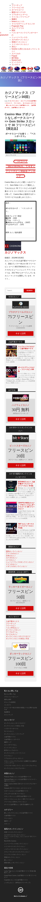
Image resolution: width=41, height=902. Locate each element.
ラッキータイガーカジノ (21, 587)
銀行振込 (15, 58)
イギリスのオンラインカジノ (16, 566)
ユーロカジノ (11, 560)
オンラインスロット (13, 630)
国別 (13, 30)
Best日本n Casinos (10, 841)
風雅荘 (14, 19)
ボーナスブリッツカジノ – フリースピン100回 (26, 369)
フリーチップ (17, 5)
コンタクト (16, 64)
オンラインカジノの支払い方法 (17, 638)
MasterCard (16, 60)
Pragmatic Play (17, 26)
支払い (14, 47)
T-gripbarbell (4, 34)
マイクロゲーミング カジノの (23, 24)
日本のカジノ (11, 556)
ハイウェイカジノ (20, 405)
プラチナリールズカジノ (21, 312)
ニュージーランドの (19, 37)
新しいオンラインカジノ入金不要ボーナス (17, 105)
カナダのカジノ (11, 558)
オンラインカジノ (14, 101)
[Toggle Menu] (12, 3)
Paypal (14, 56)
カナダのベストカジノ (20, 40)
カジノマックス (15, 252)
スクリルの (16, 54)
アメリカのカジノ (12, 553)
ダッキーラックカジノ (20, 653)
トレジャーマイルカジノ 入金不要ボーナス (26, 347)
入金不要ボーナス (12, 621)
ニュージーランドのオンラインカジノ (20, 562)
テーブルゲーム (11, 632)
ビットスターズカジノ (20, 445)
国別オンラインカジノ (14, 551)
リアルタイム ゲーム (20, 14)
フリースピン (17, 103)
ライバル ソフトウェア (21, 17)
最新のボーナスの (19, 12)
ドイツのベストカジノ (20, 44)
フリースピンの (18, 7)
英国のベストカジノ (19, 42)
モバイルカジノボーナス (29, 103)
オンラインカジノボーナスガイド (18, 636)
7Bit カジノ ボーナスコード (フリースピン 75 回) (26, 526)
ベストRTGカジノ (12, 628)
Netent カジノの (18, 21)
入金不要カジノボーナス (18, 107)
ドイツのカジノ (11, 564)
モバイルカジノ (11, 634)
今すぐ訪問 (20, 333)
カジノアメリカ (18, 28)
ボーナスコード (18, 10)
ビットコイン (17, 62)
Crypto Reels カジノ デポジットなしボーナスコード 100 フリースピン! (26, 506)
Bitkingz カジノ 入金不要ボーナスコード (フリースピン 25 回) (26, 484)
